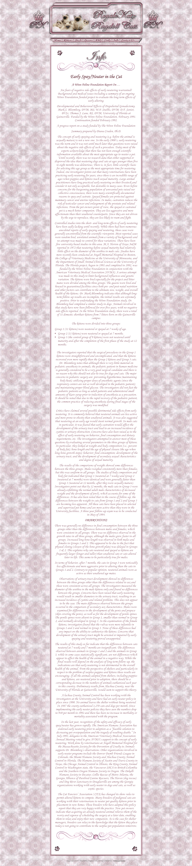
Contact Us (127, 41)
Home (57, 41)
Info (115, 41)
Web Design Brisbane (119, 861)
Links (107, 41)
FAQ (98, 41)
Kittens (68, 41)
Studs (78, 41)
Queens (88, 41)
